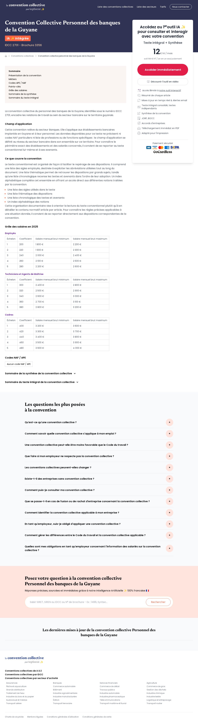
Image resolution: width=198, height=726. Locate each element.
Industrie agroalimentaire (65, 693)
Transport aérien (14, 703)
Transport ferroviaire (62, 703)
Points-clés (15, 86)
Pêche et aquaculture (16, 686)
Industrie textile (154, 696)
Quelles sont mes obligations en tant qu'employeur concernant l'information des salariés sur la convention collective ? (92, 548)
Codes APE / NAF (17, 82)
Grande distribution (15, 689)
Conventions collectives (22, 56)
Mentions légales (35, 716)
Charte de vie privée (14, 716)
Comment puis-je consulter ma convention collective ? (60, 490)
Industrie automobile (109, 693)
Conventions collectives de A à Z (23, 670)
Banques (57, 683)
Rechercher (158, 602)
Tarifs (163, 6)
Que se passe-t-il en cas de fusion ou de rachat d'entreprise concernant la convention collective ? (87, 501)
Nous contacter (180, 6)
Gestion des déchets (156, 689)
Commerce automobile (64, 686)
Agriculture (152, 683)
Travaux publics (107, 689)
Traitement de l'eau (15, 693)
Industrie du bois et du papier (20, 696)
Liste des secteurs (146, 6)
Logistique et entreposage (159, 700)
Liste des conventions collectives (115, 6)
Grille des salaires (18, 90)
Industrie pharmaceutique (112, 696)
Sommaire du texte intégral (24, 97)
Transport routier (154, 703)
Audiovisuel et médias (16, 700)
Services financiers (109, 683)
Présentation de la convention (25, 75)
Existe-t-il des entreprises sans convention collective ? (59, 479)
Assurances (11, 683)
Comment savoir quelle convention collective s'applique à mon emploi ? (70, 433)
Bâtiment (57, 689)
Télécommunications (110, 700)
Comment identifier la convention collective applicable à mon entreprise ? (72, 512)
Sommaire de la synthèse (22, 94)
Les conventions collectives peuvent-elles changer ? (58, 467)
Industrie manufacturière (65, 696)
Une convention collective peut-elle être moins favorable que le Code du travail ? (76, 445)
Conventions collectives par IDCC (24, 674)
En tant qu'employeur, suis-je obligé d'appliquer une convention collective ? (73, 524)
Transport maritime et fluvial (113, 703)
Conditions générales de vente (96, 716)
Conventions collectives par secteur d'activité (31, 678)
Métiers (13, 79)
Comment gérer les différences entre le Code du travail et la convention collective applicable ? (85, 535)
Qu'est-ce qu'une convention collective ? (51, 422)
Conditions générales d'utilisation (63, 716)
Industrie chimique (155, 693)
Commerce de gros (156, 686)
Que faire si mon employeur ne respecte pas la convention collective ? (69, 456)
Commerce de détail (109, 686)
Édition (56, 700)
